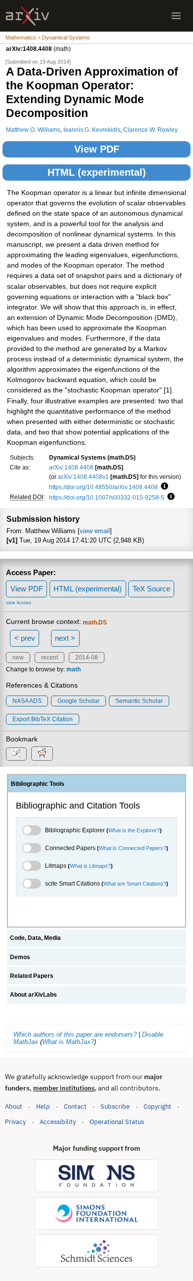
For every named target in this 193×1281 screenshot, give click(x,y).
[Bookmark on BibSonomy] (16, 754)
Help (43, 1106)
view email (95, 531)
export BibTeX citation (42, 719)
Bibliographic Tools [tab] (37, 784)
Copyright (157, 1106)
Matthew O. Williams (33, 129)
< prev (24, 638)
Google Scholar (78, 701)
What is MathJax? (68, 1042)
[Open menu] (176, 16)
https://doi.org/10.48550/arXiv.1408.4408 (103, 487)
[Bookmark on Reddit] (42, 753)
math (73, 669)
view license (18, 602)
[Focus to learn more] (163, 486)
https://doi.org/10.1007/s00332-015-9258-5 (106, 497)
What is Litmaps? (90, 866)
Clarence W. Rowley (150, 129)
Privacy (15, 1122)
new (18, 657)
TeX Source (151, 588)
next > (65, 638)
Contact (75, 1106)
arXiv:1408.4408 (71, 467)
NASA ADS (27, 701)
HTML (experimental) (97, 172)
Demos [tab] (20, 957)
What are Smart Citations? (134, 884)
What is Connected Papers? (132, 848)
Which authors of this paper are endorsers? (75, 1034)
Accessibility (58, 1122)
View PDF (96, 149)
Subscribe (115, 1106)
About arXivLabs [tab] (33, 995)
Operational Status (117, 1121)
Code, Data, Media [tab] (35, 938)
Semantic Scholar (139, 701)
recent (49, 657)
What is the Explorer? (134, 830)
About (13, 1106)
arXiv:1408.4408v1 (83, 476)
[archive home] (27, 16)
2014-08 (86, 657)
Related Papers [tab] (31, 976)
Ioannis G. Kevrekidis (91, 129)
